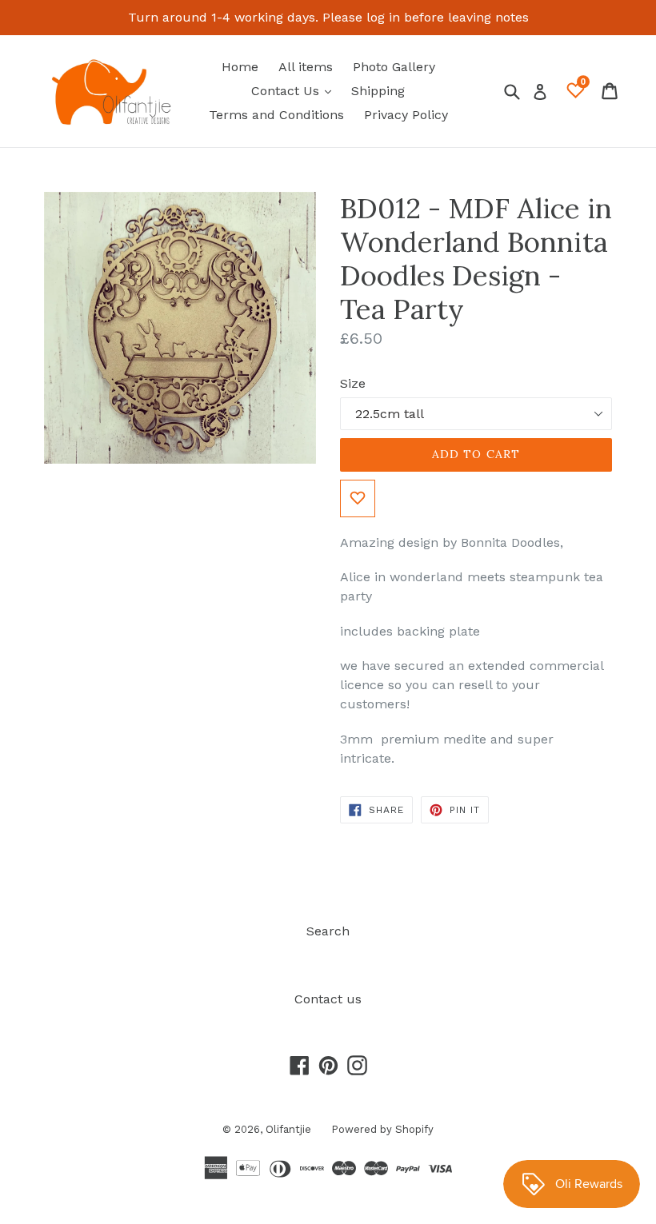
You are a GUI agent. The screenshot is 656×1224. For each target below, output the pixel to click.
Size (353, 383)
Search (328, 931)
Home (240, 66)
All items (305, 66)
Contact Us (295, 90)
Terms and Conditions (276, 114)
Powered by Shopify (382, 1129)
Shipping (378, 90)
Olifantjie (288, 1129)
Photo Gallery (394, 66)
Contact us (328, 999)
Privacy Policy (406, 114)
